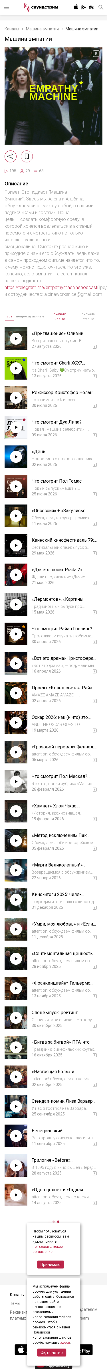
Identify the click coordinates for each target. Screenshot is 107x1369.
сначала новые (59, 316)
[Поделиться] (11, 156)
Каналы (12, 29)
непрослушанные (30, 316)
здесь (65, 1343)
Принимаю (50, 1264)
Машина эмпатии (42, 29)
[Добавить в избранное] (27, 156)
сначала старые (88, 316)
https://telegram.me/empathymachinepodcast (51, 287)
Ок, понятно (52, 1352)
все (10, 316)
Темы (15, 1303)
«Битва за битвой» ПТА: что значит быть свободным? (61, 1044)
